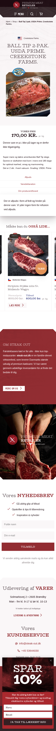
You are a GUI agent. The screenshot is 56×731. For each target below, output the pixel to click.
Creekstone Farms (31, 38)
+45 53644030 (30, 650)
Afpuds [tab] (28, 177)
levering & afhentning (27, 615)
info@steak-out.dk (30, 643)
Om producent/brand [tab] (28, 191)
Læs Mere (14, 305)
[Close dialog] (51, 660)
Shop (14, 22)
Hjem (8, 22)
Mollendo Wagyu (19, 280)
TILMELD (28, 547)
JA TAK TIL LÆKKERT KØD (28, 722)
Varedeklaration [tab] (28, 184)
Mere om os (11, 388)
